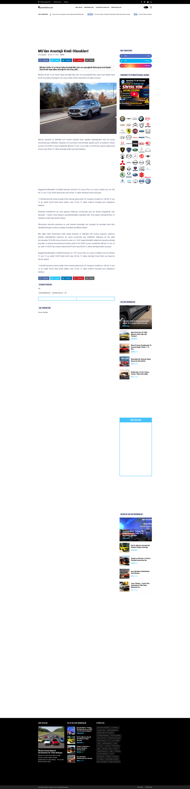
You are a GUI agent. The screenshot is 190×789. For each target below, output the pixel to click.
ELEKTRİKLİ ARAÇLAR (57, 292)
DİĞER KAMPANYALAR (112, 730)
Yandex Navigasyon (102, 751)
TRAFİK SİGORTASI (107, 743)
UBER (98, 748)
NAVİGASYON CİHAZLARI (114, 738)
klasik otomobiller (102, 753)
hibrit (111, 751)
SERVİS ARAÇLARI (101, 740)
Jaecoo (62, 14)
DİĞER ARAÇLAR (116, 7)
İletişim (66, 2)
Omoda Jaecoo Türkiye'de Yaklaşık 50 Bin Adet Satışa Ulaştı (84, 14)
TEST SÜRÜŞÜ (115, 740)
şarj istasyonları (102, 761)
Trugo (115, 743)
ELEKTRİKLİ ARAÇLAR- (103, 7)
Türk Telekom (115, 746)
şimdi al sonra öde (114, 761)
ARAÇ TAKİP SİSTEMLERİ (103, 727)
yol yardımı (100, 759)
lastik (111, 753)
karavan (117, 751)
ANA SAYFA (78, 7)
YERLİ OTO (116, 748)
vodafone (115, 756)
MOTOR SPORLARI (101, 738)
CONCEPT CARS (101, 730)
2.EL (107, 14)
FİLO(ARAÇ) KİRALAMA (102, 735)
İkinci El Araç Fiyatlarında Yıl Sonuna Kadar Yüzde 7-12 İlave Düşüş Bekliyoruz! (133, 14)
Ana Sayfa (140, 787)
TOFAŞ (98, 743)
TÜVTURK (107, 746)
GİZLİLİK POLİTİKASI (115, 735)
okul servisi (100, 756)
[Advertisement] (95, 30)
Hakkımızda (57, 2)
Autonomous (115, 727)
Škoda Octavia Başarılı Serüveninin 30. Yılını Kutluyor (50, 751)
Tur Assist (100, 746)
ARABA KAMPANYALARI (44, 292)
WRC (110, 748)
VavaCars (104, 748)
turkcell (108, 756)
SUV (109, 740)
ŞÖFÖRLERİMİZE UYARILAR (112, 759)
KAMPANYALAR (88, 7)
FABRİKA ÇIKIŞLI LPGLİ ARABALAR (105, 732)
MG (63, 55)
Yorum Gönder (43, 312)
